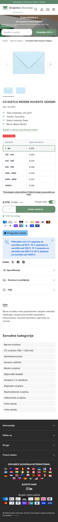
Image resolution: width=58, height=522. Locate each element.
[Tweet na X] (12, 262)
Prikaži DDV (41, 202)
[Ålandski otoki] (5, 468)
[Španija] (25, 478)
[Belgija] (22, 468)
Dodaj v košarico (35, 209)
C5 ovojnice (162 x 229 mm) (19, 350)
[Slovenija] (19, 478)
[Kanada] (33, 472)
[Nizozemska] (11, 475)
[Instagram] (27, 489)
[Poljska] (28, 475)
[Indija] (16, 472)
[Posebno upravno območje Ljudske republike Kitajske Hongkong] (39, 475)
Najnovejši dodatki (13, 374)
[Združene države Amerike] (36, 478)
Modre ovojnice (12, 368)
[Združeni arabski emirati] (41, 478)
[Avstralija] (11, 468)
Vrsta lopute (10, 403)
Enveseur (14, 515)
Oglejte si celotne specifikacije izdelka (20, 130)
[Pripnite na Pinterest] (23, 262)
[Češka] (28, 468)
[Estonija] (39, 468)
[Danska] (33, 468)
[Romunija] (44, 475)
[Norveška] (16, 475)
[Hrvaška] (11, 472)
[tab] (5, 305)
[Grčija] (5, 472)
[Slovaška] (14, 478)
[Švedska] (30, 478)
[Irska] (22, 472)
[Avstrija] (16, 468)
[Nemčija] (5, 475)
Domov (5, 41)
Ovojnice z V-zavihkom (16, 380)
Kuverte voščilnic (12, 362)
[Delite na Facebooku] (18, 262)
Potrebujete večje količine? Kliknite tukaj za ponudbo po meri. (29, 193)
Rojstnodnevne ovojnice (16, 391)
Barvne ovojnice (17, 41)
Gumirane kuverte (13, 356)
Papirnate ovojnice (13, 386)
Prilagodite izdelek (16, 233)
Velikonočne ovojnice (15, 397)
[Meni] (54, 9)
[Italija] (28, 472)
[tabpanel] (29, 316)
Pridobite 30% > (44, 32)
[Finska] (44, 468)
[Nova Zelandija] (22, 475)
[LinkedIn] (30, 489)
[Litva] (44, 472)
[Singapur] (50, 475)
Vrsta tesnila (10, 409)
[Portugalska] (33, 475)
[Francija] (50, 468)
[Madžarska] (50, 472)
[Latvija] (39, 472)
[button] (48, 9)
